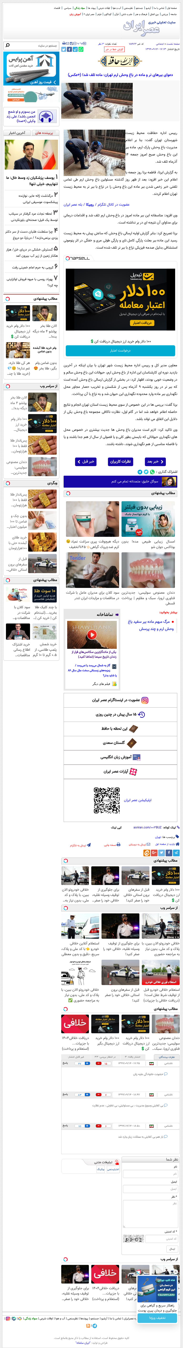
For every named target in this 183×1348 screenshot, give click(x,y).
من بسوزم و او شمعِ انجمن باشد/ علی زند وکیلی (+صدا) (20, 117)
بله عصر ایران (73, 205)
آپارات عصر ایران (116, 772)
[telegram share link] (75, 49)
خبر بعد (152, 462)
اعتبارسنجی (113, 1169)
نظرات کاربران (120, 462)
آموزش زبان (75, 14)
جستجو (139, 8)
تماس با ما (159, 8)
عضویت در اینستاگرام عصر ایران (116, 700)
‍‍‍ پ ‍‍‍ (80, 43)
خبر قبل (88, 462)
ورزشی (165, 14)
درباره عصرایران (132, 1318)
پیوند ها (92, 8)
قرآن (116, 14)
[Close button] (175, 1271)
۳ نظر (101, 44)
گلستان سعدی (114, 743)
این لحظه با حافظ (114, 729)
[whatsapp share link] (80, 49)
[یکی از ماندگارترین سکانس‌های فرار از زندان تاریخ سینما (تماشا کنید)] (92, 635)
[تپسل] (67, 258)
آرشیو (148, 8)
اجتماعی (160, 44)
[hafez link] (120, 61)
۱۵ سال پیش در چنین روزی (116, 715)
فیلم (99, 14)
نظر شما (172, 1160)
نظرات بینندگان (167, 1057)
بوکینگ (100, 1169)
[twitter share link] (63, 49)
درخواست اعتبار (120, 350)
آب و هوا (117, 8)
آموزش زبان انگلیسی (116, 757)
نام (175, 1167)
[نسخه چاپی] (64, 43)
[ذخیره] (71, 44)
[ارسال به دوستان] (67, 43)
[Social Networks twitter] (146, 471)
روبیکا (90, 205)
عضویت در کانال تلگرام (114, 205)
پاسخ (65, 1063)
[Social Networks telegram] (139, 471)
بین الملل (154, 14)
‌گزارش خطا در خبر (114, 49)
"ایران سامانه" (83, 1343)
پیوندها (84, 1318)
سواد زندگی (79, 8)
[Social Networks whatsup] (152, 471)
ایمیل (174, 1182)
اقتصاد (57, 8)
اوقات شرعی (104, 8)
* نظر (174, 1197)
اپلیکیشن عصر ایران (137, 800)
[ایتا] (146, 853)
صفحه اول (172, 8)
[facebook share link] (69, 49)
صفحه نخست (173, 44)
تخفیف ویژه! (157, 1318)
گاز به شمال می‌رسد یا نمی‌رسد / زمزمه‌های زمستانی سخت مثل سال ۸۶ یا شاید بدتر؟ (92, 670)
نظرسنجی (128, 8)
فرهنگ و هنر (141, 14)
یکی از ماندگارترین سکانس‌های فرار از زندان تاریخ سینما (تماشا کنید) (94, 654)
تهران (158, 837)
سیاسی (67, 8)
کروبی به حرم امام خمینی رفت (32, 267)
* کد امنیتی (171, 1232)
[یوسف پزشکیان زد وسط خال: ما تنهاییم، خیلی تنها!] (31, 154)
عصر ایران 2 (89, 14)
